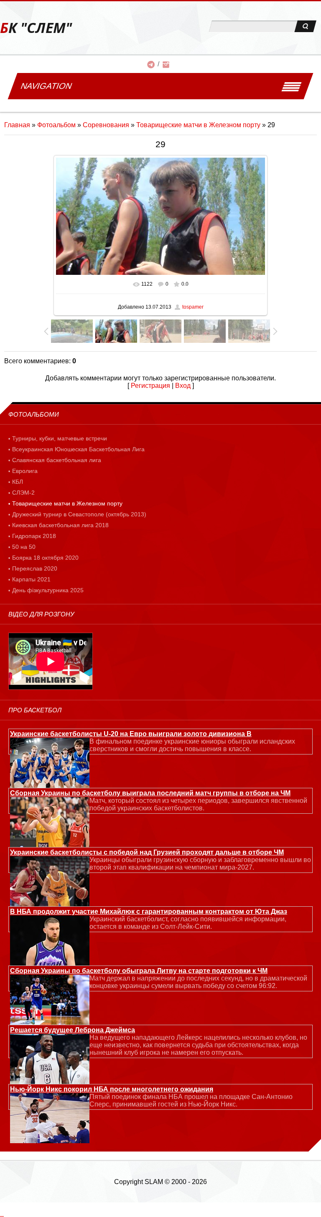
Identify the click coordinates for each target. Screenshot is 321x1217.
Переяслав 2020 (34, 568)
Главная (17, 124)
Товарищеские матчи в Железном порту (198, 124)
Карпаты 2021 (31, 579)
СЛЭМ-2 (23, 492)
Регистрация (150, 385)
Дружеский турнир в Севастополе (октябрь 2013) (79, 514)
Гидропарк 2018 (34, 536)
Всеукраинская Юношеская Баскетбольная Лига (78, 449)
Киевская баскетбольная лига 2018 (60, 525)
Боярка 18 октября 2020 (45, 557)
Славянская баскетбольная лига (56, 460)
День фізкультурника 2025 (48, 590)
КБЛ (17, 481)
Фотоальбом (56, 124)
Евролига (25, 471)
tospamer (193, 307)
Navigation (46, 86)
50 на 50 (24, 546)
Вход (183, 385)
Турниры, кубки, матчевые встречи (59, 438)
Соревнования (106, 124)
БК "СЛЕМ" (36, 28)
